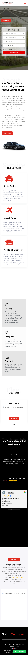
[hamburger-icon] (24, 3)
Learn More (7, 133)
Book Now (6, 20)
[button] (1, 411)
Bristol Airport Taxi (17, 577)
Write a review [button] (14, 485)
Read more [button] (5, 505)
